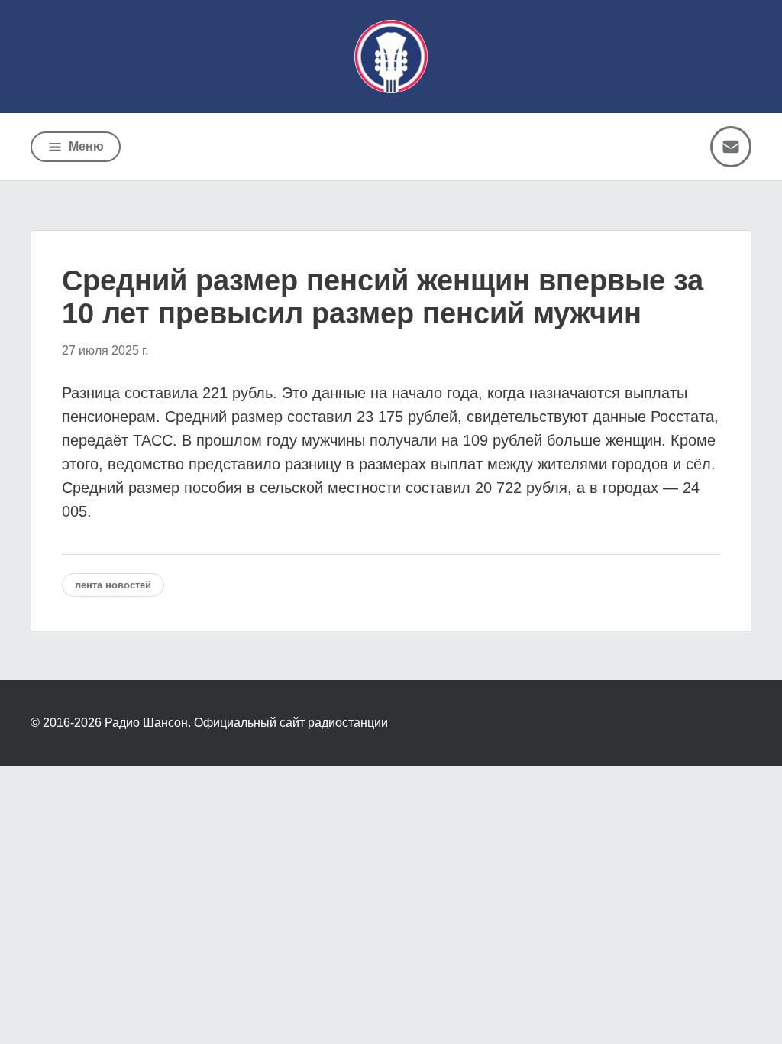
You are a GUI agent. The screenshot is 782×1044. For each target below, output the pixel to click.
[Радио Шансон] (391, 56)
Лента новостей (113, 585)
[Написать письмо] (730, 146)
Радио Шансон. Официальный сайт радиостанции (246, 722)
